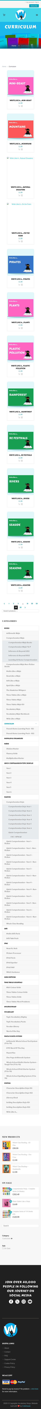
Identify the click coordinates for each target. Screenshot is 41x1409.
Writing (7, 1083)
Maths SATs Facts (13, 933)
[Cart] (4, 15)
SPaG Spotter (11, 962)
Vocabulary (9, 1012)
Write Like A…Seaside (20, 542)
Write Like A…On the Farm (21, 234)
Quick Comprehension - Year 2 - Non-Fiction (20, 863)
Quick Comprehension (17, 832)
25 (20, 607)
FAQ (6, 1356)
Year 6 (8, 792)
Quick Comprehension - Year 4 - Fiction (18, 883)
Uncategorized (10, 1007)
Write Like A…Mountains (20, 143)
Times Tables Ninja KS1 (15, 704)
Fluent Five (10, 1053)
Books (6, 628)
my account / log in (32, 2)
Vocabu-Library (12, 1026)
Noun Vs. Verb (11, 948)
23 (37, 604)
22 (32, 604)
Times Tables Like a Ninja (16, 695)
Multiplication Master (15, 758)
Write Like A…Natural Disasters (20, 188)
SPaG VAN (10, 967)
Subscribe (34, 6)
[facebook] (11, 1302)
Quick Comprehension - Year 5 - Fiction (18, 897)
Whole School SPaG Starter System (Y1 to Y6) (19, 1070)
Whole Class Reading (15, 923)
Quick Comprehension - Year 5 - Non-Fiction (20, 904)
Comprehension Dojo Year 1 (19, 806)
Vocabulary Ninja (13, 709)
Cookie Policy (9, 1363)
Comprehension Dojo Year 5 (19, 824)
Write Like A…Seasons (20, 585)
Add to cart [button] (19, 106)
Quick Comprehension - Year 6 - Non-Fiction (20, 917)
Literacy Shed (12, 1097)
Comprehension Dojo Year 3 (19, 815)
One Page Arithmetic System (18, 1057)
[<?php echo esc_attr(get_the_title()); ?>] (22, 106)
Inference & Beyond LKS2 (18, 651)
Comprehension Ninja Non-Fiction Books (19, 665)
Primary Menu (37, 15)
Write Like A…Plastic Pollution (20, 367)
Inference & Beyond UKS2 (19, 655)
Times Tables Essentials (13, 982)
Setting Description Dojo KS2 (18, 1107)
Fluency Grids (11, 753)
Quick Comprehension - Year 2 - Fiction (18, 856)
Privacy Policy (9, 1367)
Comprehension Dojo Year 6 (20, 828)
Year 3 (8, 777)
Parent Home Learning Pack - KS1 (20, 728)
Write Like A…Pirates (20, 279)
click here (34, 1389)
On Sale (7, 1248)
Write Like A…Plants (20, 322)
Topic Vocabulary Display (16, 1017)
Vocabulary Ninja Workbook (17, 714)
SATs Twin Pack (12, 938)
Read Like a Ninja (13, 676)
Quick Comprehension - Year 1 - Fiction (18, 842)
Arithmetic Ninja (13, 633)
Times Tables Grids (13, 997)
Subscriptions (10, 977)
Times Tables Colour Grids (16, 992)
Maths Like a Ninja (13, 671)
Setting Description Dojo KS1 (18, 1102)
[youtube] (30, 1302)
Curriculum (9, 724)
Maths (6, 744)
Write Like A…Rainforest (20, 411)
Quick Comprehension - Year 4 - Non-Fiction (20, 890)
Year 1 (8, 768)
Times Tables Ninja (13, 699)
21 (27, 604)
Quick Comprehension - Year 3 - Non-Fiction (20, 876)
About (6, 1348)
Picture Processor (13, 953)
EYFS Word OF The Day (15, 1048)
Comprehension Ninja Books (20, 642)
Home (4, 66)
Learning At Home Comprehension (22, 660)
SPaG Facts (10, 958)
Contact (7, 1352)
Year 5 (8, 787)
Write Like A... (11, 1112)
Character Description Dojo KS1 (19, 1088)
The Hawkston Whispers (16, 690)
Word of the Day (13, 1031)
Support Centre (10, 1359)
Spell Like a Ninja (13, 685)
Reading (7, 797)
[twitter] (17, 1302)
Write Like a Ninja (13, 718)
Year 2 (8, 773)
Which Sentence (13, 972)
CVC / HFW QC (16, 837)
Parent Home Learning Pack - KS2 (20, 733)
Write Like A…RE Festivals (20, 455)
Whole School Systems (13, 1036)
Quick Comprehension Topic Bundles (18, 763)
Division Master (12, 748)
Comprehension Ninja (15, 638)
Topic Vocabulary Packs (16, 1021)
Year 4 (8, 782)
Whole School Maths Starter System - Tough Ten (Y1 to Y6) (20, 1063)
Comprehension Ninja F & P (19, 647)
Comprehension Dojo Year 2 (20, 811)
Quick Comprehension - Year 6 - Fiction (18, 911)
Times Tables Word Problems (18, 1001)
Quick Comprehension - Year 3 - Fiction (18, 870)
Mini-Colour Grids (13, 987)
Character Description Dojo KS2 (19, 1093)
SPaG (6, 943)
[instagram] (24, 1302)
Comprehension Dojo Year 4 (20, 819)
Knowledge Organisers (13, 738)
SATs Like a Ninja (12, 680)
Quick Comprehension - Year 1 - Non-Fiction (20, 849)
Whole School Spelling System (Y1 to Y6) (20, 1077)
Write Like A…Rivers (20, 498)
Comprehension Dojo (15, 802)
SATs (5, 929)
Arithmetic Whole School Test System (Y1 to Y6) (20, 1042)
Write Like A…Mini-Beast (20, 100)
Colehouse (26, 1406)
